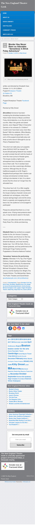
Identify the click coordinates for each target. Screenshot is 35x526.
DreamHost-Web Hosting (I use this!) (20, 420)
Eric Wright (27, 284)
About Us (6, 17)
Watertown (28, 379)
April (29, 342)
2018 (13, 342)
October (23, 373)
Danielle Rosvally (22, 356)
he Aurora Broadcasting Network (12, 286)
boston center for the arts (18, 349)
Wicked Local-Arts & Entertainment (19, 403)
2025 (25, 342)
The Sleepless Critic (15, 399)
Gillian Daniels (27, 358)
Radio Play (11, 289)
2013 (17, 339)
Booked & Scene (14, 389)
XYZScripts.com (26, 481)
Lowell (27, 364)
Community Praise (9, 30)
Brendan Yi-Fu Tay (26, 282)
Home (5, 13)
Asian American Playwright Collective (20, 414)
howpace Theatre (15, 91)
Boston (25, 345)
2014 (21, 339)
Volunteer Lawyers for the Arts (18, 422)
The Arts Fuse (13, 397)
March (15, 368)
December (11, 358)
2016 (29, 339)
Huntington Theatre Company (15, 361)
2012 (13, 339)
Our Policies (7, 26)
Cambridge (13, 353)
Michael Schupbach (8, 288)
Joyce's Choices (14, 395)
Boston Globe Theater (15, 391)
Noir (15, 288)
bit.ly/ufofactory (23, 278)
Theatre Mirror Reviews (16, 401)
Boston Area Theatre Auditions (18, 418)
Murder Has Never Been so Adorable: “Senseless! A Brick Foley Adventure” (15, 47)
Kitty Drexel (23, 53)
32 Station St (7, 93)
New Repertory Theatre (24, 371)
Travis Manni (21, 379)
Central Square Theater (25, 354)
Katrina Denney (26, 286)
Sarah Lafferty (27, 289)
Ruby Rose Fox (18, 289)
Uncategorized (12, 282)
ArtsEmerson (12, 346)
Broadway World (14, 393)
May (20, 368)
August (18, 346)
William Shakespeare (14, 381)
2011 (9, 339)
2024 (22, 342)
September (12, 376)
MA (10, 368)
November (14, 373)
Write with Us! (8, 34)
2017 (9, 342)
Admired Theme (30, 476)
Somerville (20, 377)
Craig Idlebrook (12, 356)
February (19, 358)
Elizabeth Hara (20, 284)
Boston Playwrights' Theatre (15, 351)
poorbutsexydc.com (10, 278)
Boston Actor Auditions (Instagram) (19, 416)
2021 (19, 342)
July (31, 361)
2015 (25, 339)
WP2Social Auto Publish (10, 481)
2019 (16, 342)
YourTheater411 (13, 424)
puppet (19, 288)
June (10, 364)
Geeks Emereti (8, 21)
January (26, 361)
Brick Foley (6, 284)
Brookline (12, 284)
